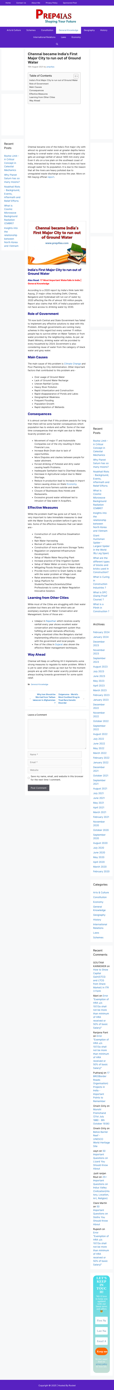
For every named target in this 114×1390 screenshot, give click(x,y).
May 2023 (98, 680)
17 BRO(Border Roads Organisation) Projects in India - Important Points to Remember (101, 1087)
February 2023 (101, 695)
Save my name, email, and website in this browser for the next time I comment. (57, 778)
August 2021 (100, 788)
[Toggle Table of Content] (74, 76)
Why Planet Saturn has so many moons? (12, 178)
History (103, 30)
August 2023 (100, 666)
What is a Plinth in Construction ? (101, 608)
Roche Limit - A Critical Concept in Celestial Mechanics (11, 163)
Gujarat (59, 644)
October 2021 (100, 775)
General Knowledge (68, 30)
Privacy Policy (51, 3)
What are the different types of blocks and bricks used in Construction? (101, 565)
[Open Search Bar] (57, 44)
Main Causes (35, 87)
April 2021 (98, 807)
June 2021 (99, 798)
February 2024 (101, 632)
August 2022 (100, 734)
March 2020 (100, 866)
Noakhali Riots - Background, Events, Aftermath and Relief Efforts (12, 193)
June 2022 (99, 743)
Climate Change (72, 363)
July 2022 (98, 738)
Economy (76, 37)
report (51, 177)
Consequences (36, 90)
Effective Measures (38, 94)
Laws (63, 37)
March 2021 (99, 812)
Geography (89, 30)
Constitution (47, 30)
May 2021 (98, 802)
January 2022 (100, 762)
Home (8, 3)
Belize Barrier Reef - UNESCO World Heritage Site (101, 1139)
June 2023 (99, 676)
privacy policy (101, 1364)
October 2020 (101, 830)
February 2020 (101, 871)
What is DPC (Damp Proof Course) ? (100, 596)
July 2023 (98, 671)
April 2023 (99, 685)
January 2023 (101, 699)
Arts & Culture (14, 30)
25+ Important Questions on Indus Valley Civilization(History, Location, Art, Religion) (101, 1188)
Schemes (31, 30)
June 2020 (99, 852)
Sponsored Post (70, 3)
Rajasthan (51, 621)
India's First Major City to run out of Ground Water (53, 80)
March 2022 (99, 753)
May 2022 (98, 748)
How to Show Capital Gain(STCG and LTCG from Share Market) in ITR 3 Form (101, 980)
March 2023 (100, 690)
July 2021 (98, 793)
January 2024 (101, 637)
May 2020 (98, 857)
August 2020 (100, 843)
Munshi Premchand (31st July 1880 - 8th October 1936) (101, 1116)
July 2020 (98, 847)
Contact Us (21, 3)
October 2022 (101, 721)
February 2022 (101, 757)
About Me (36, 3)
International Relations (44, 37)
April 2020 (99, 862)
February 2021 (101, 817)
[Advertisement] (57, 125)
